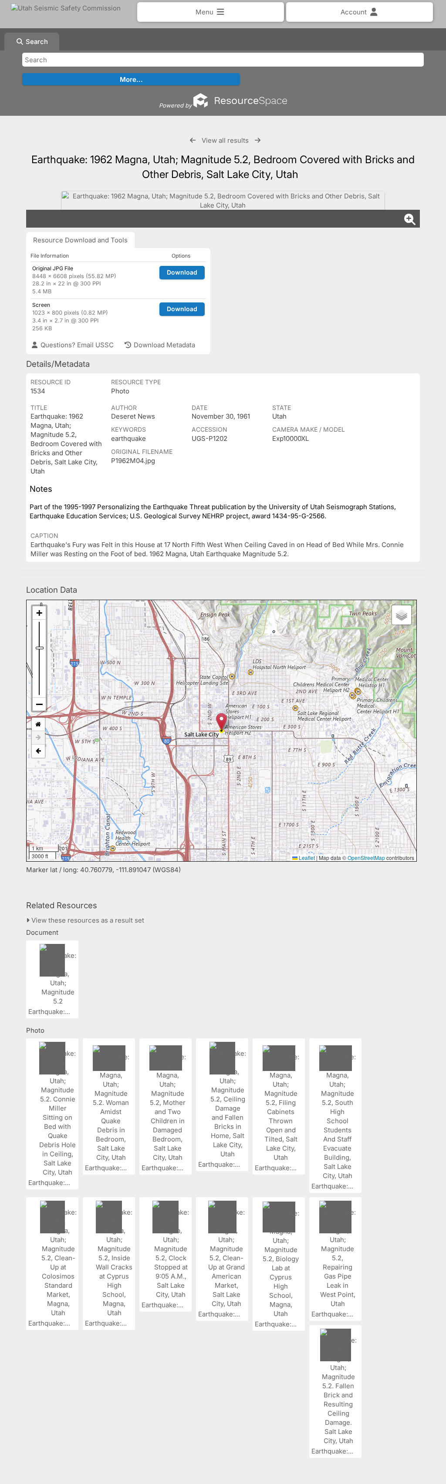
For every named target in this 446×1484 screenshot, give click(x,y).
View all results (225, 140)
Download (182, 272)
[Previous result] (192, 140)
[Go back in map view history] (38, 751)
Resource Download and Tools (80, 240)
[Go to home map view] (38, 724)
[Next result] (257, 140)
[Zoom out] (39, 704)
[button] (221, 722)
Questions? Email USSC (76, 345)
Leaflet (306, 857)
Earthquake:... (50, 1011)
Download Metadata (163, 345)
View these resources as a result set (87, 920)
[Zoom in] (39, 613)
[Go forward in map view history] (38, 738)
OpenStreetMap (366, 857)
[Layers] (401, 614)
